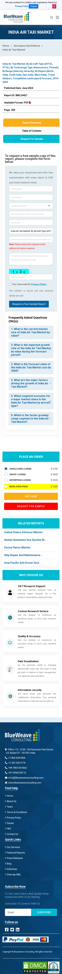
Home (5, 45)
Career (10, 823)
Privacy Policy (21, 6)
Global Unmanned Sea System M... (25, 539)
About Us (11, 801)
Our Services (13, 847)
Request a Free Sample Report (28, 304)
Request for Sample (31, 506)
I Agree (33, 6)
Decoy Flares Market (17, 547)
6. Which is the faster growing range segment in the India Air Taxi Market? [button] (30, 418)
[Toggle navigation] (57, 17)
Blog (9, 863)
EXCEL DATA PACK (18, 486)
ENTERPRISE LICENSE (20, 480)
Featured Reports (16, 852)
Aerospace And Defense (27, 45)
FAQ (9, 828)
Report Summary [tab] (31, 122)
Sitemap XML (14, 874)
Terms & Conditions (17, 812)
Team (10, 806)
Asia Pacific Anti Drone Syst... (22, 562)
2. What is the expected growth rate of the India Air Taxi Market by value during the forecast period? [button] (31, 349)
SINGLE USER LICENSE (20, 469)
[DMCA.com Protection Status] (35, 967)
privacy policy (38, 284)
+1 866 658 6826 (17, 757)
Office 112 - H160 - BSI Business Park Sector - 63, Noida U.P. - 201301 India (29, 751)
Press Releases (15, 858)
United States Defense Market (23, 532)
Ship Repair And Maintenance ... (23, 555)
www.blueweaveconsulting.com (24, 782)
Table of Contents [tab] (31, 130)
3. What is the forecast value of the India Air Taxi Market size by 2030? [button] (31, 367)
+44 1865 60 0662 (17, 767)
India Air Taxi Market (13, 49)
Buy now (31, 496)
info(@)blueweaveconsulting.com (25, 777)
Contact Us (12, 834)
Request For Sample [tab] (32, 139)
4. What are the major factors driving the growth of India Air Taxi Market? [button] (29, 383)
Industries (12, 869)
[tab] (31, 332)
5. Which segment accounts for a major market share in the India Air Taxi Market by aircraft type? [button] (30, 401)
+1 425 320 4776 (17, 762)
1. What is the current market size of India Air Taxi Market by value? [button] (30, 332)
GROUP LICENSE (17, 474)
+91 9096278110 (17, 772)
